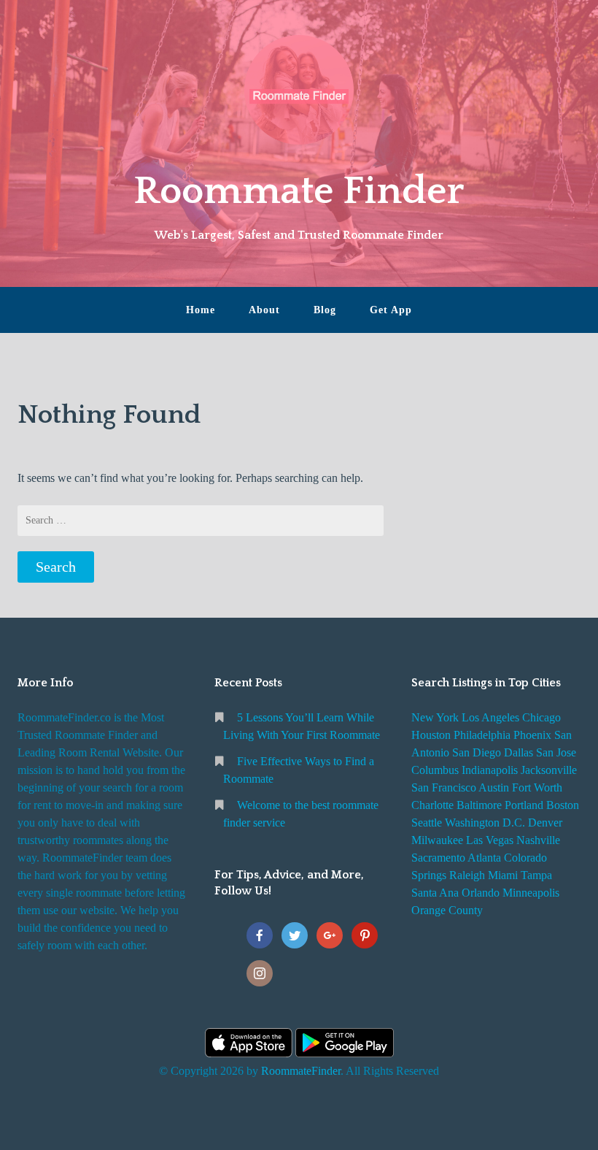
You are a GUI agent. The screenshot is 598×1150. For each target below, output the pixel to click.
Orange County (447, 910)
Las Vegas (489, 840)
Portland (524, 805)
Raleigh (467, 875)
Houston (431, 735)
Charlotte (432, 805)
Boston (562, 805)
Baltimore (479, 805)
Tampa (536, 875)
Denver (545, 822)
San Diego (476, 752)
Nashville (538, 840)
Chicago (541, 717)
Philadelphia (482, 735)
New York (435, 717)
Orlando (481, 892)
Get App (391, 309)
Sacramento (438, 857)
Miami (503, 875)
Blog (325, 309)
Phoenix (532, 735)
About (264, 309)
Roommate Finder (299, 191)
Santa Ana (435, 892)
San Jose (556, 752)
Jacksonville (549, 770)
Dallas (518, 752)
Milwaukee (437, 840)
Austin (493, 787)
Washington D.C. (485, 822)
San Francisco (443, 787)
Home (200, 309)
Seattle (426, 822)
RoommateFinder (301, 1071)
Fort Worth (537, 787)
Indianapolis (490, 770)
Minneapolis (530, 892)
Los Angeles (490, 717)
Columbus (435, 770)
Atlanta (484, 857)
